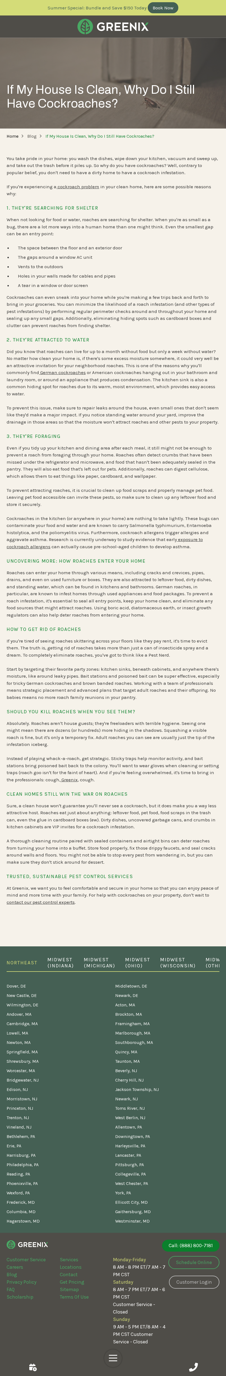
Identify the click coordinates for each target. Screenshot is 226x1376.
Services (69, 1260)
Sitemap (69, 1289)
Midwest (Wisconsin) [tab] (178, 963)
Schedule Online (194, 1262)
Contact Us (32, 1367)
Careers (15, 1267)
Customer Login (194, 1282)
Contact (69, 1274)
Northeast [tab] (22, 963)
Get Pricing (72, 1282)
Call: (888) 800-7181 (191, 1245)
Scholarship (20, 1297)
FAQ (11, 1289)
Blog (12, 1274)
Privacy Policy (21, 1282)
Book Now (163, 8)
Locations (71, 1267)
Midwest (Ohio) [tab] (137, 963)
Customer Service (26, 1260)
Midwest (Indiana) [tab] (60, 963)
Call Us (193, 1367)
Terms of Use (74, 1297)
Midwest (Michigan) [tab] (99, 963)
